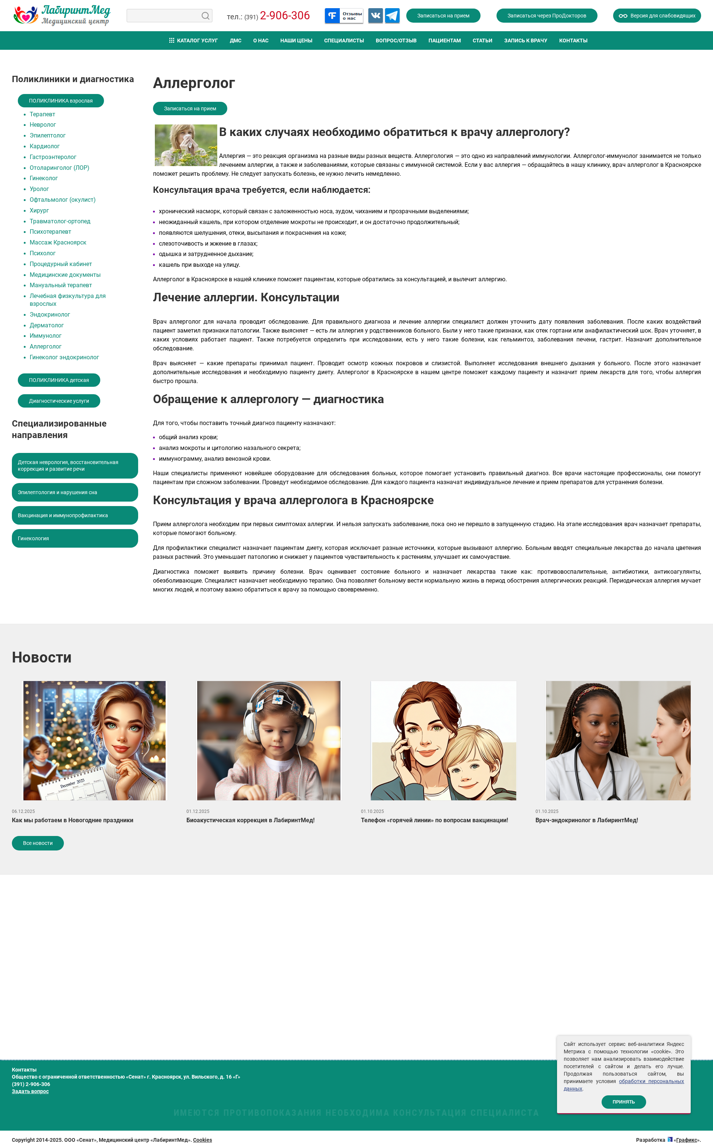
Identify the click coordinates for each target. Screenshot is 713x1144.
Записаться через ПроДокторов (547, 16)
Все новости (38, 843)
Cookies (202, 1140)
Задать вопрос (30, 1091)
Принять (624, 1102)
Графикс (686, 1140)
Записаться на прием (443, 16)
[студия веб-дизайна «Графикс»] (670, 1140)
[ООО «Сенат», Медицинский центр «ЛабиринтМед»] (62, 15)
